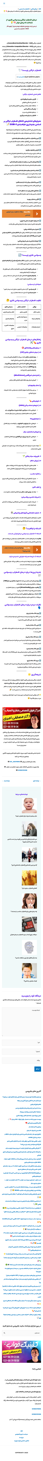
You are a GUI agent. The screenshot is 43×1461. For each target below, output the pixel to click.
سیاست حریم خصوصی (21, 1434)
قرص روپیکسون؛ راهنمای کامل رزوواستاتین (28, 1115)
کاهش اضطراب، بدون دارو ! (29, 888)
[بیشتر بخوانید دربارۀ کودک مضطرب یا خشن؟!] (29, 970)
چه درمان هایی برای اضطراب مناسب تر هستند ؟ (24, 911)
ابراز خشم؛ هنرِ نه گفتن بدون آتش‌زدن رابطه (29, 1100)
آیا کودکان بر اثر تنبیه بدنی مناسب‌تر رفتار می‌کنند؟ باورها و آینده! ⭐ (22, 1254)
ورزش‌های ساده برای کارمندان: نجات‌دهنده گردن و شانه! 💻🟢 (23, 1265)
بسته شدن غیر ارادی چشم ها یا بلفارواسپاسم (28, 1108)
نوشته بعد (6, 781)
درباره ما (21, 1437)
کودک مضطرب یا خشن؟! (30, 981)
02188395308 (22, 770)
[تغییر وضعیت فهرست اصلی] (4, 3)
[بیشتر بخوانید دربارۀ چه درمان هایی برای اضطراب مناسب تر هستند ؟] (29, 901)
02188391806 (36, 1409)
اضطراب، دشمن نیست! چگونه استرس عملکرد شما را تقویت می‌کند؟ (22, 1290)
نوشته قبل (37, 781)
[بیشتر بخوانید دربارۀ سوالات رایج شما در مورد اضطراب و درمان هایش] (29, 924)
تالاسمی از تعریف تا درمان (34, 1130)
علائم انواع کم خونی (35, 1104)
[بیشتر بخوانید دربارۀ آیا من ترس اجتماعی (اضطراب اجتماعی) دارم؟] (29, 854)
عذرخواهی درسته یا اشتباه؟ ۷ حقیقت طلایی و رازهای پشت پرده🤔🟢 (21, 1208)
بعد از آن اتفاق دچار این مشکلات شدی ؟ (26, 958)
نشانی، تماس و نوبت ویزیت (21, 1441)
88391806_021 (15, 762)
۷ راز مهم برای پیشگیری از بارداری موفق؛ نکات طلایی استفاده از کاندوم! (21, 1286)
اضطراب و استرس (19, 29)
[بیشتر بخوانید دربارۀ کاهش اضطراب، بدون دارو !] (29, 877)
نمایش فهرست (21, 77)
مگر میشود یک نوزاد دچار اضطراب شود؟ (26, 816)
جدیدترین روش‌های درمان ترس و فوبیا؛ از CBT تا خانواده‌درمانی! (23, 1275)
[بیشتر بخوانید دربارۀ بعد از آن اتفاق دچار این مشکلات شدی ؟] (29, 947)
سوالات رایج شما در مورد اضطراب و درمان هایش (23, 934)
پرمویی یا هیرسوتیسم (35, 1127)
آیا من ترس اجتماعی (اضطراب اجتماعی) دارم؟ (24, 865)
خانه (21, 1431)
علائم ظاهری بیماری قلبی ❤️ (33, 1123)
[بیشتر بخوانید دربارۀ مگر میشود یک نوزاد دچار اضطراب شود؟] (29, 805)
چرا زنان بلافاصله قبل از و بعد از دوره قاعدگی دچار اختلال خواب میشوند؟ (22, 1097)
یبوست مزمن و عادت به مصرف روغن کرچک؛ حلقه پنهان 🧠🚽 (24, 1119)
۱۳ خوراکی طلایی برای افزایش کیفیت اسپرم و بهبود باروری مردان (23, 1148)
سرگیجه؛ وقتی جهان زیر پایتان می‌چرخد (30, 1112)
